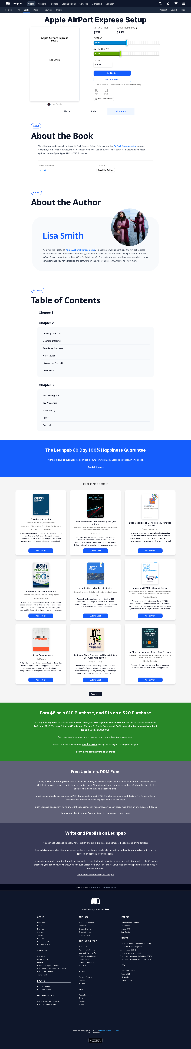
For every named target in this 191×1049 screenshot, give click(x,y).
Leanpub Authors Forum (89, 953)
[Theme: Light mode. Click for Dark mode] (168, 4)
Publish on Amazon (45, 972)
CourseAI (41, 956)
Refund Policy (126, 980)
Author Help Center (87, 950)
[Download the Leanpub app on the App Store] (95, 1040)
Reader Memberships (129, 923)
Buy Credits (125, 926)
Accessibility (84, 983)
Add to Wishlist (112, 79)
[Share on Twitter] (40, 170)
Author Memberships (88, 923)
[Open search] (160, 4)
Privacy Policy (126, 977)
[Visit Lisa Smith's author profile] (130, 227)
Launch (174, 10)
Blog (81, 998)
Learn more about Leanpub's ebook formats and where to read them (95, 813)
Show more (95, 694)
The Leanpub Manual (88, 956)
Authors (42, 3)
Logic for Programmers (40, 655)
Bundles (37, 10)
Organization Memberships (48, 1001)
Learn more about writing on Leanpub (95, 751)
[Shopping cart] (176, 4)
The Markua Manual (87, 962)
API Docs (82, 965)
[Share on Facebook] (45, 170)
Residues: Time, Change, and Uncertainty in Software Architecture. (95, 656)
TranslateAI (42, 975)
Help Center (125, 932)
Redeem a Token (44, 945)
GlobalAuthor (42, 959)
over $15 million (89, 744)
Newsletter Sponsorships (48, 965)
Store (31, 3)
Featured (9, 10)
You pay (97, 60)
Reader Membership (133, 85)
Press (81, 1004)
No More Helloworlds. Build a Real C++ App (150, 652)
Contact (82, 1001)
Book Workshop (44, 986)
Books (26, 10)
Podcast (163, 10)
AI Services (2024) (128, 950)
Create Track (84, 935)
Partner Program (86, 977)
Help (184, 10)
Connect (110, 3)
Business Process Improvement (41, 591)
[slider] (127, 43)
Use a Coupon (43, 941)
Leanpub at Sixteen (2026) (131, 947)
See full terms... (96, 467)
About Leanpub (85, 995)
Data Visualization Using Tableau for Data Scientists (150, 524)
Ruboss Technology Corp (109, 1031)
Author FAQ (83, 947)
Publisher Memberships (47, 1004)
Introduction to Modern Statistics (95, 588)
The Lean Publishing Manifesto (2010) (136, 959)
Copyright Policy (127, 974)
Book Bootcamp (44, 990)
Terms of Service (127, 971)
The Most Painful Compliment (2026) (135, 944)
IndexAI (40, 962)
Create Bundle (85, 929)
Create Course (85, 932)
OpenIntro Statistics (41, 519)
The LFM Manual (86, 959)
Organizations (69, 3)
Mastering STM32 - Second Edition (150, 588)
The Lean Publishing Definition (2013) (136, 956)
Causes (82, 980)
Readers (54, 3)
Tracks (59, 10)
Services (84, 3)
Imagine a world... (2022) (130, 953)
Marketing (97, 3)
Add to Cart (112, 73)
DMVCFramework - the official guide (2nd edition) (95, 523)
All (19, 10)
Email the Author (105, 170)
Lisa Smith (57, 104)
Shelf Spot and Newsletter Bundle (51, 969)
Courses (48, 10)
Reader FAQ (125, 929)
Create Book (84, 926)
